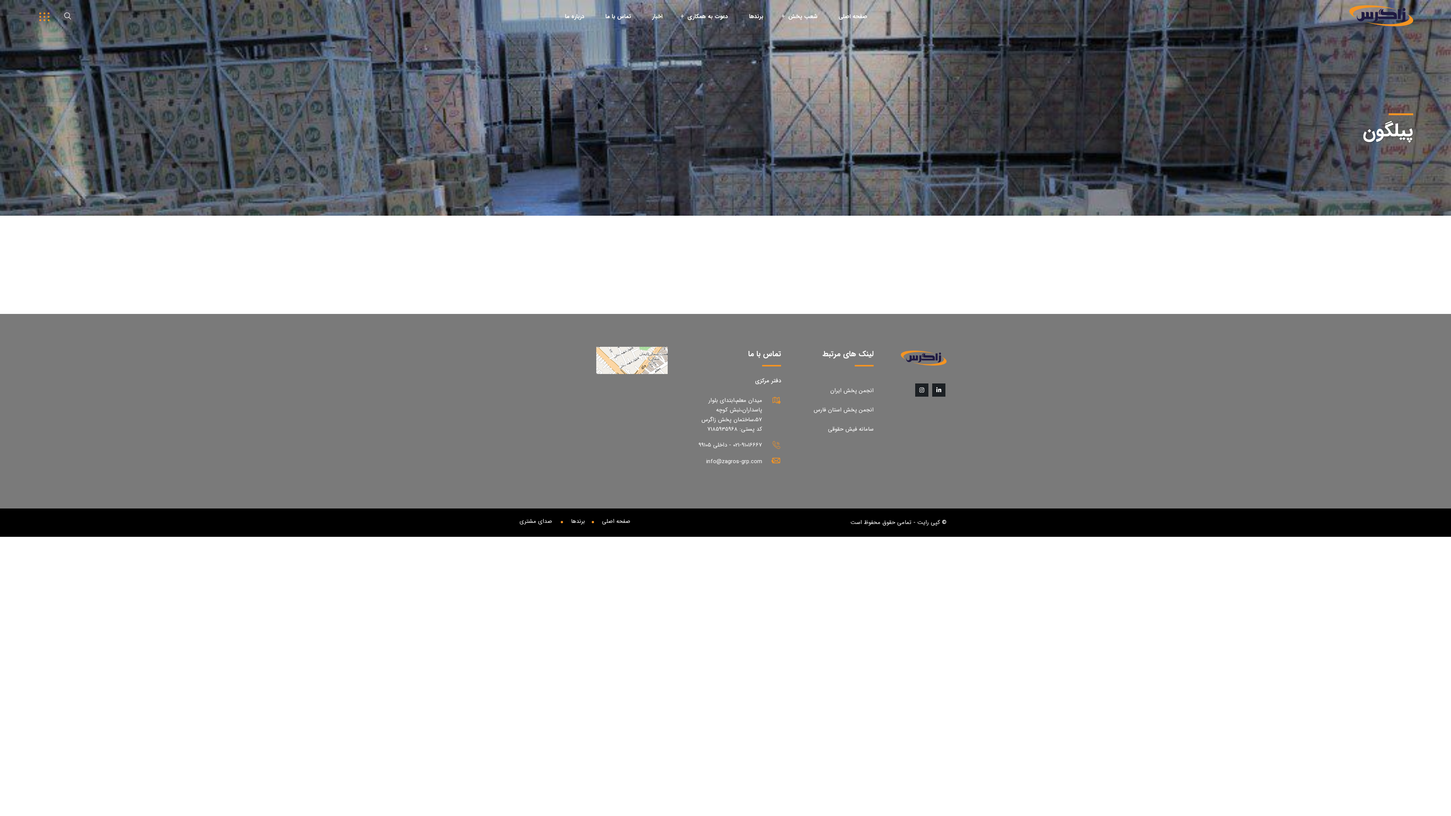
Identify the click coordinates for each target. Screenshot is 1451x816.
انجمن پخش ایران (852, 390)
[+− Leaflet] (587, 405)
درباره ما (574, 16)
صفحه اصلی (852, 16)
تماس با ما (618, 16)
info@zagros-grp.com (734, 461)
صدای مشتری (536, 521)
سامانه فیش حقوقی (851, 429)
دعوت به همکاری (707, 16)
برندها (756, 16)
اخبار (657, 16)
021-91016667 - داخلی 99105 (730, 445)
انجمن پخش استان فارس (844, 409)
